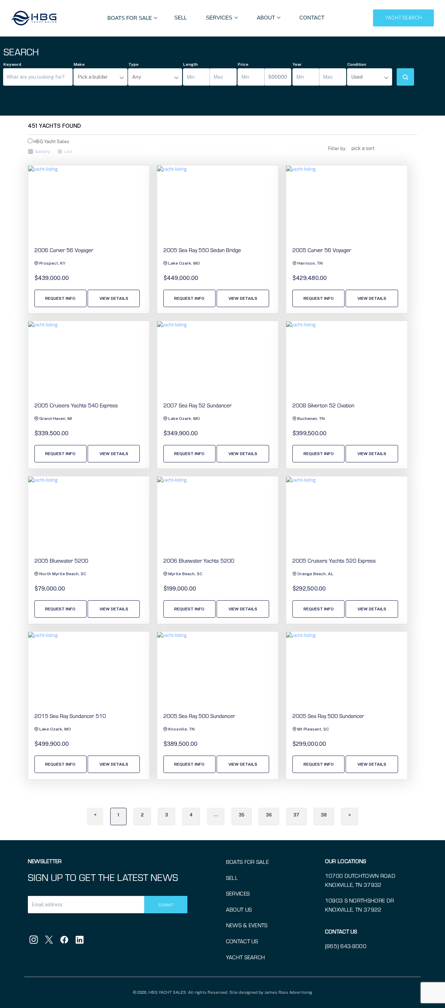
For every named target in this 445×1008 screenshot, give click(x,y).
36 (269, 815)
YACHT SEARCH (403, 18)
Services (238, 893)
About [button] (266, 18)
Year (297, 64)
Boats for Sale (247, 861)
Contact (311, 18)
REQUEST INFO (60, 298)
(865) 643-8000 (345, 946)
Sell (180, 18)
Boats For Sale (130, 18)
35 (241, 815)
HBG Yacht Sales (50, 141)
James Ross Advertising (288, 992)
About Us (239, 909)
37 (296, 815)
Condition (356, 64)
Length (190, 64)
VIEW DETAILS (113, 298)
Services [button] (220, 18)
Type (133, 64)
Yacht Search (245, 957)
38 (324, 815)
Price (243, 64)
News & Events (247, 925)
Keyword (12, 64)
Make (79, 64)
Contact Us (242, 941)
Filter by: (337, 148)
